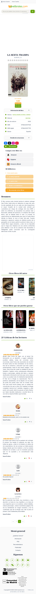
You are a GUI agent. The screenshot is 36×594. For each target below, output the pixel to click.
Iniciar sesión (6, 1)
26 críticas (18, 106)
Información (18, 538)
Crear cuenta (15, 1)
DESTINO (28, 118)
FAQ (18, 541)
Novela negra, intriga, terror (21, 114)
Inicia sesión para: (12, 173)
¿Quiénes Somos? (18, 535)
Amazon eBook (15, 164)
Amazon (13, 155)
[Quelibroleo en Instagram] (13, 143)
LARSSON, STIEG (7, 332)
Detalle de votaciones (17, 138)
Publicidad (18, 547)
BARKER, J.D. (18, 57)
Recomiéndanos (18, 544)
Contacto (18, 550)
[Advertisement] (18, 34)
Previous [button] (2, 287)
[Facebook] (7, 560)
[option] (7, 289)
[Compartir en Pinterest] (17, 143)
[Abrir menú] (32, 11)
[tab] (18, 110)
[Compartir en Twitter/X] (9, 143)
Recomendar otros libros (16, 190)
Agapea (13, 159)
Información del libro (17, 110)
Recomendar (12, 146)
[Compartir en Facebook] (5, 143)
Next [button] (34, 287)
